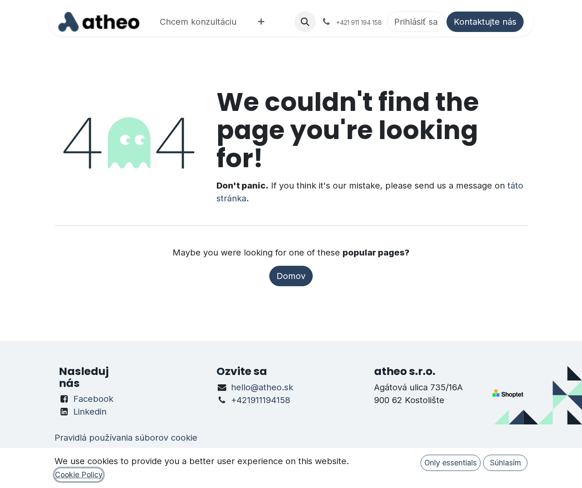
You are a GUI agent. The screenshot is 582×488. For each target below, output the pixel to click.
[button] (305, 21)
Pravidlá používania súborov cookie (126, 438)
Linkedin (90, 412)
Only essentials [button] (450, 462)
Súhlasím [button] (505, 462)
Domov (291, 276)
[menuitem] (198, 22)
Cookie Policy (79, 474)
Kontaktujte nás (485, 22)
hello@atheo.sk (262, 387)
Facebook (93, 399)
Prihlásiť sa (416, 22)
